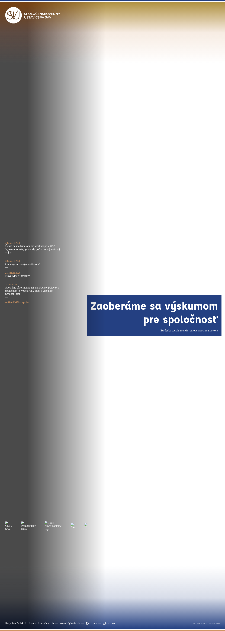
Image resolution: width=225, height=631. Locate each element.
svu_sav (110, 623)
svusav (93, 623)
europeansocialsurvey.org (204, 330)
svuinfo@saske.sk (70, 623)
